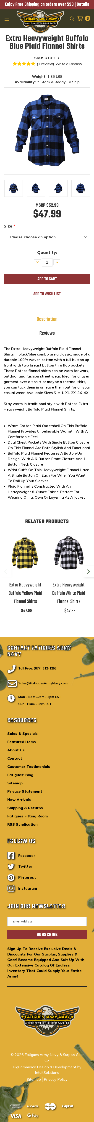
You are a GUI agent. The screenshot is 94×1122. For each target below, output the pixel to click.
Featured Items (21, 741)
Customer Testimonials (28, 766)
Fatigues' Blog (20, 774)
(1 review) (45, 63)
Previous (5, 571)
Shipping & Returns (25, 807)
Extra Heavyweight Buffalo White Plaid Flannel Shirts (68, 593)
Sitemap (15, 783)
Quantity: (47, 252)
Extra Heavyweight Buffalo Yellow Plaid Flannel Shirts (25, 593)
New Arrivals (19, 799)
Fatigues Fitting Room (27, 816)
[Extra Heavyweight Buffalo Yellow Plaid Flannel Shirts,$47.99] (25, 553)
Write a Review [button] (68, 63)
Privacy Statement (24, 791)
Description (47, 319)
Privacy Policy (56, 1079)
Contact (14, 758)
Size (9, 226)
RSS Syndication (22, 824)
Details (83, 4)
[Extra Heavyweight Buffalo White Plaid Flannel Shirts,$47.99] (68, 553)
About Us (16, 750)
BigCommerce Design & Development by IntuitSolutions (47, 1070)
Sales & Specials (22, 733)
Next (88, 571)
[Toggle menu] (7, 18)
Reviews (47, 333)
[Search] (71, 18)
